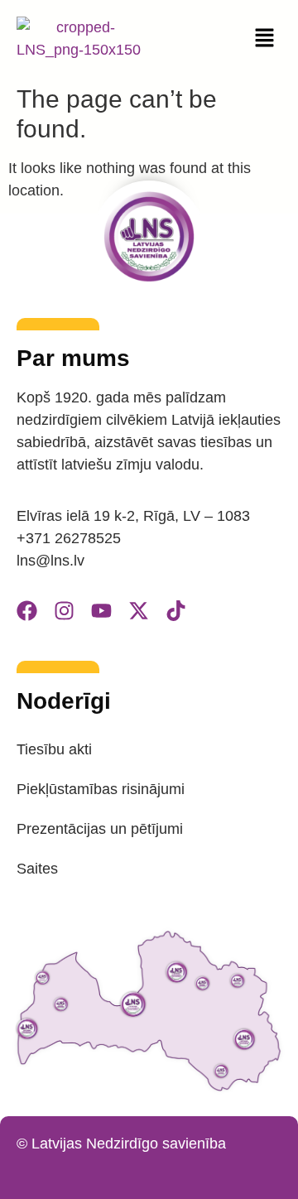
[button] (264, 39)
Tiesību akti (54, 749)
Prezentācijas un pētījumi (100, 829)
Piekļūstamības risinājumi (101, 789)
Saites (37, 868)
